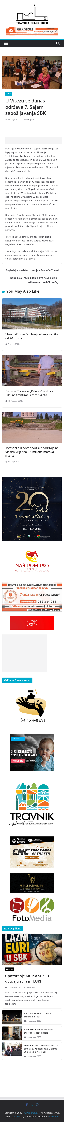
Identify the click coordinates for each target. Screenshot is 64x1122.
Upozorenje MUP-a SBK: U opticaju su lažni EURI (27, 978)
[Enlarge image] (57, 480)
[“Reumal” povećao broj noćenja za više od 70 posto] (32, 300)
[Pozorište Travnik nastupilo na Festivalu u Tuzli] (12, 1017)
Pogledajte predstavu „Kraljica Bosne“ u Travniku (33, 270)
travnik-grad (29, 119)
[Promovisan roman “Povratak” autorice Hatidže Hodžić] (12, 1033)
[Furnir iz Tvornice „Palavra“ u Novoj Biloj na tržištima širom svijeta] (32, 357)
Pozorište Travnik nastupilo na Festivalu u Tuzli (39, 1015)
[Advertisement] (34, 140)
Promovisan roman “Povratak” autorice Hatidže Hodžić (39, 1031)
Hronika (9, 969)
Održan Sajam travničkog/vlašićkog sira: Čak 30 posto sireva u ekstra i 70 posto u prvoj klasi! (41, 1048)
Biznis (9, 94)
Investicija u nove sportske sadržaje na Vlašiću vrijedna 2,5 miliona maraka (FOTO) (31, 452)
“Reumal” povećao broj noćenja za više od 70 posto (31, 336)
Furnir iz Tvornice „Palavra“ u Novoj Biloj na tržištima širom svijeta (29, 393)
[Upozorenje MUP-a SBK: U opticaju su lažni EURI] (32, 949)
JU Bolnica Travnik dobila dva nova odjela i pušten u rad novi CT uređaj (34, 280)
